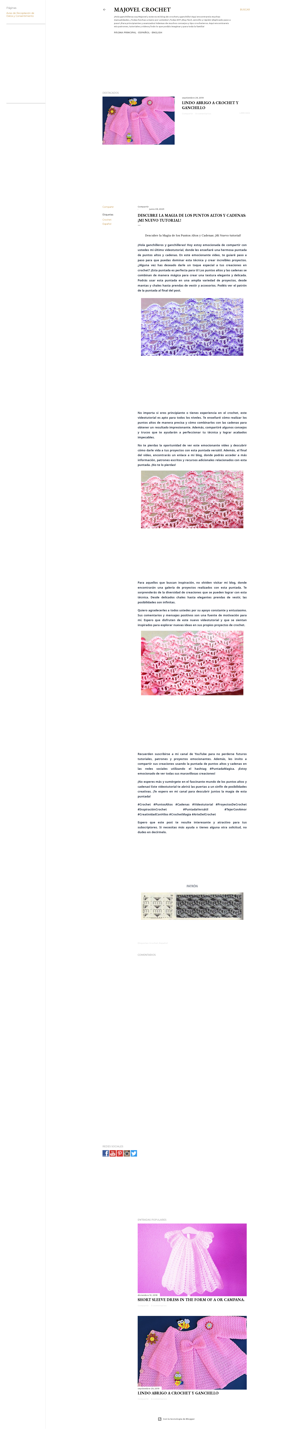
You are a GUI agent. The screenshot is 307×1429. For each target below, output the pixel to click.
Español (144, 32)
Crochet (106, 219)
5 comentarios (159, 1305)
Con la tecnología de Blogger (179, 1419)
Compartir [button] (187, 113)
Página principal (125, 32)
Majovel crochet (142, 9)
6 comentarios (203, 113)
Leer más (245, 113)
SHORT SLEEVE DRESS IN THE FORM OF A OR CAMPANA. (191, 1299)
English (157, 32)
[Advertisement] (173, 57)
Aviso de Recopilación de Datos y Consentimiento (20, 14)
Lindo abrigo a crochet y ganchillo (178, 1393)
